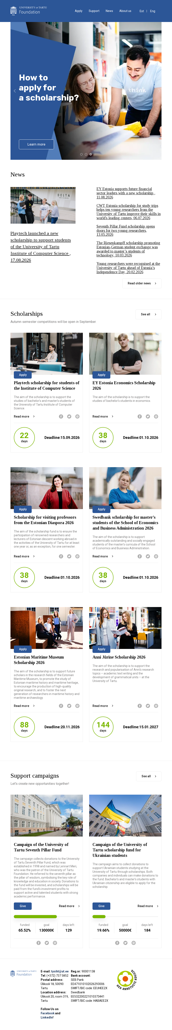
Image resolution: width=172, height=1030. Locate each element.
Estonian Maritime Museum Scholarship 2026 (39, 660)
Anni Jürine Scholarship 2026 (119, 657)
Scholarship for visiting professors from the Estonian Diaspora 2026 (45, 520)
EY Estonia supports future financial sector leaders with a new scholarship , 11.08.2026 (125, 193)
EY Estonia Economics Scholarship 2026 (124, 385)
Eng (152, 11)
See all (146, 314)
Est (142, 11)
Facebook (48, 1013)
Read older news (139, 283)
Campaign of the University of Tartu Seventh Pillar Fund (41, 847)
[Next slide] (159, 91)
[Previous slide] (14, 91)
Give (23, 906)
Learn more (36, 144)
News (109, 11)
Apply (78, 11)
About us (125, 11)
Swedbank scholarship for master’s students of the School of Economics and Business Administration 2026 (125, 522)
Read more (21, 416)
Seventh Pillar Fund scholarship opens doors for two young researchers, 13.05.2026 (125, 230)
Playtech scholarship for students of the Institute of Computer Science (46, 385)
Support (94, 11)
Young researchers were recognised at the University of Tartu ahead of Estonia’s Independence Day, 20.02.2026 (128, 268)
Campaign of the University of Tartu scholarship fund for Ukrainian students (120, 850)
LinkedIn (47, 1017)
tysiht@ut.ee (60, 971)
